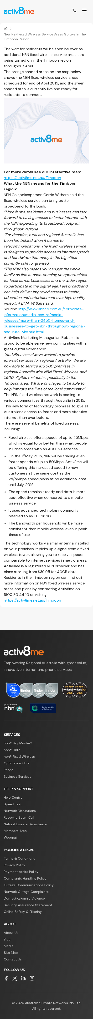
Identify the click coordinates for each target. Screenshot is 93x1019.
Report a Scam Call (19, 817)
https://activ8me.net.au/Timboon (32, 177)
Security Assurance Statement (28, 905)
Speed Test (13, 804)
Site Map (11, 952)
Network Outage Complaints (26, 892)
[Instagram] (32, 978)
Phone (9, 770)
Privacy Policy (14, 865)
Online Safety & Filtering (23, 912)
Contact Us (13, 959)
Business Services (17, 776)
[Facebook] (6, 978)
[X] (14, 978)
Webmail (10, 837)
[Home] (6, 28)
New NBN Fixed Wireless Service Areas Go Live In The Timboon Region (45, 36)
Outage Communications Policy (29, 885)
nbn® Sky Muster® (18, 743)
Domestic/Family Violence (24, 898)
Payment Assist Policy (21, 872)
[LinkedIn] (23, 978)
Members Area (15, 831)
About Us (11, 932)
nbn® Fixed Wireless (19, 756)
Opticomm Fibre (17, 763)
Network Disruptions (20, 811)
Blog (7, 939)
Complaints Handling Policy (25, 878)
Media (8, 946)
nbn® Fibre (12, 750)
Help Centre (13, 797)
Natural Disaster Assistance (25, 824)
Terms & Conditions (19, 858)
